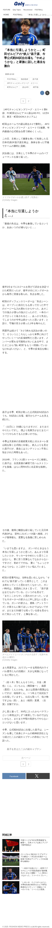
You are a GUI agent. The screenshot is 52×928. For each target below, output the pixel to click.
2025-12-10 (9, 74)
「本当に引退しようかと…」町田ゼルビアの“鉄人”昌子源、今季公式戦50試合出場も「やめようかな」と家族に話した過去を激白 (25, 57)
